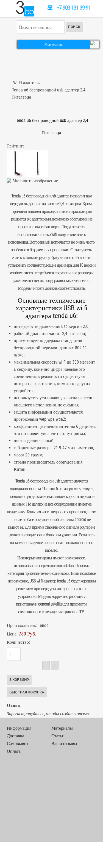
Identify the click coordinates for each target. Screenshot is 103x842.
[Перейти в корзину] (94, 44)
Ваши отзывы (64, 743)
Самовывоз (17, 743)
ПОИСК (74, 27)
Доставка (15, 735)
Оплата (14, 751)
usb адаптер (63, 481)
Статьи (58, 735)
